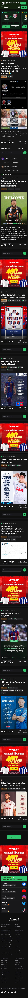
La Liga (16, 940)
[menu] (2, 7)
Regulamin (3, 926)
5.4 (16, 23)
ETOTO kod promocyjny (6, 932)
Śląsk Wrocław (4, 968)
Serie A (16, 944)
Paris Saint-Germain (19, 978)
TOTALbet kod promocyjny (7, 954)
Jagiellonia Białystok (5, 972)
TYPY (15, 26)
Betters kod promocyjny (6, 948)
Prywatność (18, 926)
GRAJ (6, 26)
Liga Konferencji (18, 952)
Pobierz (23, 3)
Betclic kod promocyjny (6, 950)
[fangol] (14, 919)
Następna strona (13, 837)
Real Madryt (17, 970)
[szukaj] (19, 7)
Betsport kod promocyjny (6, 936)
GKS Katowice (4, 980)
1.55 (5, 23)
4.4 (11, 23)
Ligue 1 (16, 946)
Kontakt (17, 924)
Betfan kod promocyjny (6, 946)
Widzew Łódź (4, 976)
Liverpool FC (17, 964)
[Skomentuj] (24, 253)
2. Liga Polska (18, 936)
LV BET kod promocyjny (6, 942)
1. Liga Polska (17, 934)
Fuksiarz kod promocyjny (6, 940)
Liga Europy (17, 950)
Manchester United (19, 968)
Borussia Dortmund (19, 976)
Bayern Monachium (19, 974)
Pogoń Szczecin (4, 974)
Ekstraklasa (17, 932)
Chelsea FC (17, 962)
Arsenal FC (17, 960)
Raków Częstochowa (5, 978)
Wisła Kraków (4, 962)
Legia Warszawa (4, 960)
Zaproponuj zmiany (6, 924)
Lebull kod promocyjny (6, 934)
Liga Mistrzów (18, 948)
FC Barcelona (18, 972)
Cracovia (3, 970)
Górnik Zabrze (4, 966)
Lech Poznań (3, 964)
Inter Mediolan (18, 982)
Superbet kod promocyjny (6, 938)
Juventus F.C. (18, 980)
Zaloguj (24, 7)
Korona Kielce (4, 982)
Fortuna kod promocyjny (6, 944)
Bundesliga (17, 942)
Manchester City (18, 966)
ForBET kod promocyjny (6, 952)
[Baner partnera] (14, 44)
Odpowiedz (15, 162)
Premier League (18, 938)
